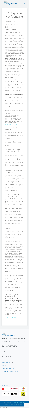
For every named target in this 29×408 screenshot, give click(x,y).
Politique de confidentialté (19, 402)
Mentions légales (7, 402)
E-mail (14, 317)
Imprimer (8, 317)
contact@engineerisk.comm (11, 124)
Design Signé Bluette (20, 404)
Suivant (20, 320)
